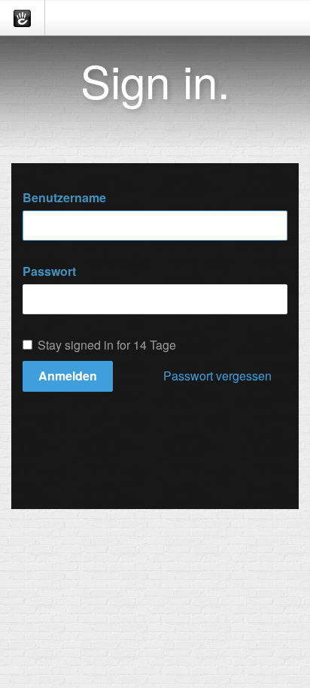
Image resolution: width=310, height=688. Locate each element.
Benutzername (64, 197)
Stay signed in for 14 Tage (107, 345)
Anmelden (67, 375)
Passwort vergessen (217, 375)
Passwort (49, 271)
